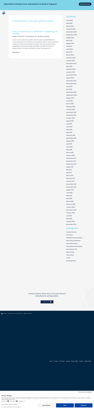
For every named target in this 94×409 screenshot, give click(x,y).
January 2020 (70, 109)
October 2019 (70, 118)
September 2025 (71, 35)
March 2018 (69, 152)
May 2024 (69, 52)
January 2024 (70, 61)
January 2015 (70, 221)
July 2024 (69, 46)
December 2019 (71, 112)
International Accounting (74, 238)
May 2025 (69, 40)
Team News (70, 255)
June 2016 (69, 193)
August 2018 (70, 141)
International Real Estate (74, 246)
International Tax (31, 36)
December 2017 (71, 158)
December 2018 (71, 138)
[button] (53, 13)
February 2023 (70, 69)
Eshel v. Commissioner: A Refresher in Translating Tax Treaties (35, 32)
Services (56, 361)
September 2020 (71, 95)
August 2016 (70, 190)
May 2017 (69, 170)
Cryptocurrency (71, 232)
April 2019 (69, 132)
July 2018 (69, 144)
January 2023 (70, 72)
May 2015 (69, 218)
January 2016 (70, 207)
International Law (71, 243)
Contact (81, 361)
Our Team (62, 361)
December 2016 (71, 184)
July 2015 (69, 216)
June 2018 (69, 147)
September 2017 (71, 164)
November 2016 (71, 187)
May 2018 (69, 150)
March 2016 (69, 201)
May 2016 (69, 196)
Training (68, 361)
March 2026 (70, 26)
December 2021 (71, 81)
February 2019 (70, 135)
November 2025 (71, 32)
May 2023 (69, 66)
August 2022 (70, 78)
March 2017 (69, 175)
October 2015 (70, 213)
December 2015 (71, 210)
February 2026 (70, 29)
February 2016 (70, 204)
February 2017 (70, 178)
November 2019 (71, 115)
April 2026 (69, 23)
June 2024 (69, 49)
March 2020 (70, 104)
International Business (73, 241)
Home (51, 361)
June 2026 (69, 20)
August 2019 (70, 121)
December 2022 (71, 75)
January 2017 (70, 181)
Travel (68, 258)
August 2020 (70, 98)
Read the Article (52, 4)
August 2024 (70, 43)
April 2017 (69, 173)
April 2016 (69, 198)
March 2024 (70, 55)
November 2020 (71, 92)
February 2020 (70, 106)
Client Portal (88, 361)
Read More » (16, 52)
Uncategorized (71, 261)
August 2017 (70, 167)
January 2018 (70, 155)
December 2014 (71, 224)
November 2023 (71, 63)
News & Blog (70, 252)
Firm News (69, 235)
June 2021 (69, 86)
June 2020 (69, 101)
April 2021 (69, 89)
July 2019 (69, 124)
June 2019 (69, 127)
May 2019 (69, 129)
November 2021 (71, 84)
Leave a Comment (18, 36)
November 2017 (71, 161)
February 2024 (70, 58)
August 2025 (70, 38)
